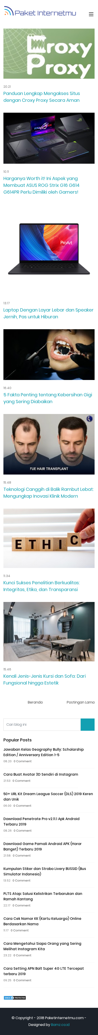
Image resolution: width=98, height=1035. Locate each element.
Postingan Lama (81, 702)
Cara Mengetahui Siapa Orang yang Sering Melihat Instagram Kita (42, 946)
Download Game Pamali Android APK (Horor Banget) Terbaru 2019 (42, 846)
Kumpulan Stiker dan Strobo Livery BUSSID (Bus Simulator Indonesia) (44, 871)
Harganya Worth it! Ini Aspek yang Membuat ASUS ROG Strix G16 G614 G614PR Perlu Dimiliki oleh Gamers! (41, 185)
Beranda (35, 702)
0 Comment (23, 761)
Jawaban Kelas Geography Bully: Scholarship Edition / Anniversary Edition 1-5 (43, 752)
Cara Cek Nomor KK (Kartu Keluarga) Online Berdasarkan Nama (42, 921)
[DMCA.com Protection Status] (14, 997)
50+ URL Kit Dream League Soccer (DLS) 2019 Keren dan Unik (48, 796)
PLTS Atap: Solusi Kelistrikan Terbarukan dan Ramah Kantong (42, 896)
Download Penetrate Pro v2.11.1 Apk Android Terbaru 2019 (41, 821)
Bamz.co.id (60, 1024)
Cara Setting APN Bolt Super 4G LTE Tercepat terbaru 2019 (43, 971)
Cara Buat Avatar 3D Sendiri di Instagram (40, 774)
